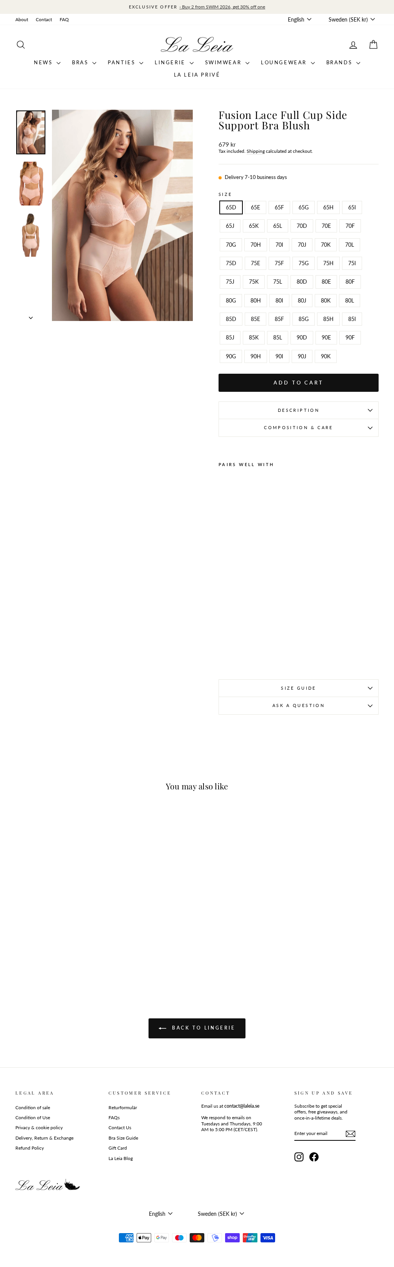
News (44, 62)
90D (302, 337)
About (21, 19)
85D (231, 319)
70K (326, 244)
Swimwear (224, 62)
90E (326, 337)
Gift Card (118, 1148)
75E (255, 263)
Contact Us (120, 1127)
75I (352, 263)
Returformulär (123, 1107)
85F (279, 319)
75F (279, 263)
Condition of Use (32, 1117)
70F (350, 225)
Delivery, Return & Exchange (44, 1138)
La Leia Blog (121, 1158)
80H (255, 300)
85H (328, 319)
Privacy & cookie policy (39, 1127)
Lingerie (171, 62)
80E (326, 281)
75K (254, 281)
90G (231, 356)
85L (277, 337)
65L (277, 225)
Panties (122, 62)
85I (352, 319)
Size (225, 194)
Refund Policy (29, 1148)
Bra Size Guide (123, 1138)
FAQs (114, 1117)
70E (326, 225)
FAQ (64, 19)
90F (350, 337)
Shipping (256, 151)
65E (255, 207)
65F (279, 207)
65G (304, 207)
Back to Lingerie (202, 1028)
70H (255, 244)
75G (304, 263)
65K (254, 225)
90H (255, 356)
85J (230, 337)
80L (349, 300)
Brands (340, 62)
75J (230, 281)
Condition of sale (32, 1107)
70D (302, 225)
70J (302, 244)
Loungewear (285, 62)
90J (302, 356)
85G (304, 319)
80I (279, 300)
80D (302, 281)
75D (231, 263)
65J (230, 225)
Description (298, 410)
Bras (81, 62)
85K (254, 337)
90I (279, 356)
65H (328, 207)
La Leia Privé (197, 75)
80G (231, 300)
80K (326, 300)
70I (279, 244)
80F (350, 281)
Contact (44, 19)
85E (255, 319)
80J (302, 300)
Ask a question (298, 705)
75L (277, 281)
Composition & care (298, 427)
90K (326, 356)
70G (231, 244)
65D (231, 207)
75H (328, 263)
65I (352, 207)
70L (349, 244)
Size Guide (298, 687)
